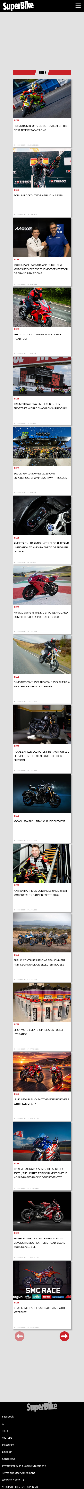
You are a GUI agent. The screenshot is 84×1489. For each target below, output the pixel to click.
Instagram (8, 1445)
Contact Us (8, 1459)
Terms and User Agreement (18, 1473)
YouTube (7, 1437)
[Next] (64, 1336)
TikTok (5, 1430)
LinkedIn (7, 1452)
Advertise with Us (13, 1480)
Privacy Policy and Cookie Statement (24, 1466)
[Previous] (19, 1336)
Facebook (8, 1416)
